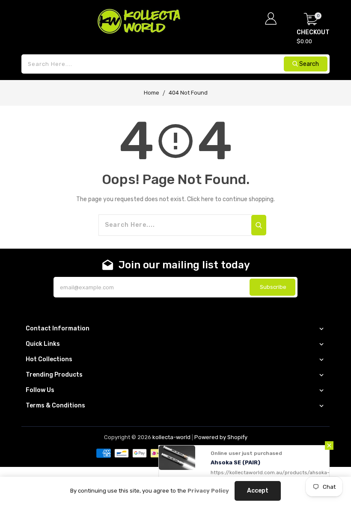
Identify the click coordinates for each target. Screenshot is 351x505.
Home (151, 92)
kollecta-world (171, 437)
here (207, 199)
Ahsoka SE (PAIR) (235, 462)
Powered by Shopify (220, 437)
